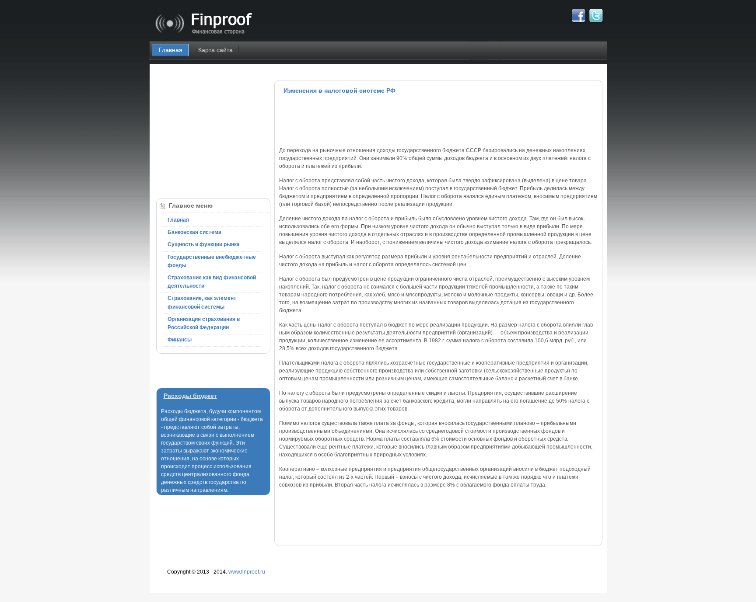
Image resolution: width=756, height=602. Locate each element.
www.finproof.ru (246, 572)
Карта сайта (215, 49)
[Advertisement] (438, 120)
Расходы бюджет (190, 395)
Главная (170, 49)
